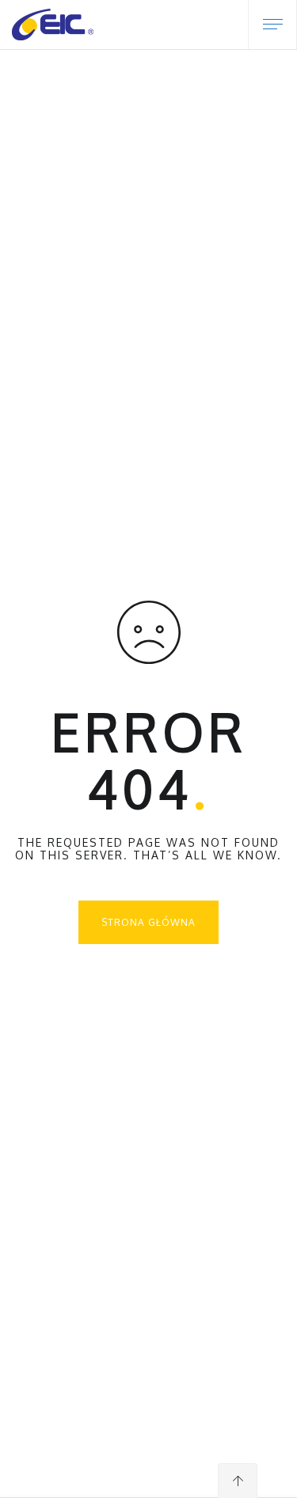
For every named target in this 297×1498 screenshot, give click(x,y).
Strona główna (148, 922)
